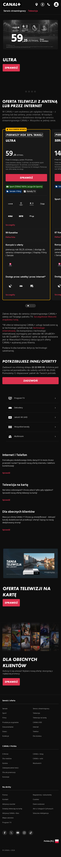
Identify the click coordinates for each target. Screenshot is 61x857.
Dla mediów (7, 758)
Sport (4, 713)
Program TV (7, 822)
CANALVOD (37, 722)
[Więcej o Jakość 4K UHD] (55, 417)
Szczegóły (10, 225)
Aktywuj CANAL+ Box (10, 813)
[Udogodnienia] (43, 4)
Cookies (36, 799)
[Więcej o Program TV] (55, 398)
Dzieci (4, 731)
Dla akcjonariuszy (9, 772)
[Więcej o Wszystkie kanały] (55, 427)
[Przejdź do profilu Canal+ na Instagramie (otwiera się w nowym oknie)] (24, 832)
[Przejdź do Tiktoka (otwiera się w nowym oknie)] (30, 832)
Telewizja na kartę (39, 717)
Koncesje (5, 777)
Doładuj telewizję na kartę (12, 808)
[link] (11, 67)
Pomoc (5, 795)
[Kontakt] (49, 4)
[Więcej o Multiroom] (55, 436)
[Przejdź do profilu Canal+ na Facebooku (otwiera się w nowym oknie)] (4, 832)
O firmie (5, 754)
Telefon (35, 731)
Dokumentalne (7, 727)
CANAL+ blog (38, 754)
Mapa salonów (8, 817)
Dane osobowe (38, 804)
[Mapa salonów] (37, 4)
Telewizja (36, 713)
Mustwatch (37, 763)
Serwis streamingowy (41, 708)
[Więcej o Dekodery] (55, 408)
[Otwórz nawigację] (56, 4)
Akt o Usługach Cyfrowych (43, 808)
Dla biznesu (37, 736)
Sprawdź (6, 473)
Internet (36, 727)
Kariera (5, 763)
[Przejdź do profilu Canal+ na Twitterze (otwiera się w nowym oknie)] (11, 832)
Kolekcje (5, 736)
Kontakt (5, 799)
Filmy (4, 717)
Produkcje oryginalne (10, 722)
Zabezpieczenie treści (10, 767)
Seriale (4, 708)
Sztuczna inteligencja (41, 813)
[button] (26, 91)
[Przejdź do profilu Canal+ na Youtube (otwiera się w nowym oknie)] (17, 832)
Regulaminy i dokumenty (42, 795)
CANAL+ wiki (38, 758)
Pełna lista (10, 237)
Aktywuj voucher (8, 804)
